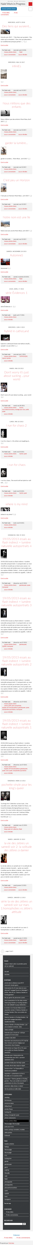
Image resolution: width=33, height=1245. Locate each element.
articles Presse (9, 1109)
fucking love (8, 1158)
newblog (7, 1097)
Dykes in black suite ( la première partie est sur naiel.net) (16, 965)
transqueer (5, 587)
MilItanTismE (8, 1106)
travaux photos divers (10, 52)
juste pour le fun (9, 1126)
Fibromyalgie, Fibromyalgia (12, 1123)
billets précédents (2, 951)
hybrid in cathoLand (16, 331)
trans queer (9, 770)
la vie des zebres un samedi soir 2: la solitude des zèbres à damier (16, 847)
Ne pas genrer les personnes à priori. (15, 997)
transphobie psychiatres (9, 709)
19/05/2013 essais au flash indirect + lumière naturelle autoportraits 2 (16, 661)
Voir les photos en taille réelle (13, 1089)
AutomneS (16, 255)
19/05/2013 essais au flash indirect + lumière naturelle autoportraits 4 (16, 543)
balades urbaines (9, 1144)
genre (6, 1167)
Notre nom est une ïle (16, 217)
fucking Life (8, 1112)
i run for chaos (16, 464)
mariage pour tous (20, 409)
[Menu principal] (30, 4)
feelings (7, 1147)
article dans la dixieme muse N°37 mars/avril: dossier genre (14, 984)
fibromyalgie (8, 1152)
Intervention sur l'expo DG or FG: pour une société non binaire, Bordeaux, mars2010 (16, 1050)
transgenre (8, 1199)
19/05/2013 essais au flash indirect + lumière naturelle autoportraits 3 (16, 602)
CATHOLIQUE (23, 356)
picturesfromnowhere (11, 1187)
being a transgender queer (12, 1115)
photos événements (10, 1118)
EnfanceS (7, 1135)
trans (6, 1196)
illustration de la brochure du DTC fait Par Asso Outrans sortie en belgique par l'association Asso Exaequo (16, 1043)
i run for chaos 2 (16, 425)
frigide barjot (23, 940)
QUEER (4, 646)
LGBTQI (7, 1170)
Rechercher (8, 1220)
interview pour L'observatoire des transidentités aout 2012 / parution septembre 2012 (15, 1057)
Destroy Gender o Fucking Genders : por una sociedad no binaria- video (16, 1026)
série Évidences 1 (16, 292)
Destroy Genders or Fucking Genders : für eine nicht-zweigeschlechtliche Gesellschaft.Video (16, 1019)
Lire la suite (4, 45)
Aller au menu (16, 1)
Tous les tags (7, 1203)
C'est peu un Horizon (16, 180)
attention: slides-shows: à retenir (14, 1086)
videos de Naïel (9, 1029)
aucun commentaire (9, 54)
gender (6, 1161)
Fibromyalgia (8, 1149)
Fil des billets (6, 12)
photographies (9, 1185)
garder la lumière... (16, 143)
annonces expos (9, 1103)
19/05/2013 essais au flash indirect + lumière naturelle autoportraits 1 (16, 724)
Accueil (7, 971)
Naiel (20, 52)
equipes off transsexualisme (10, 707)
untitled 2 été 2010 (10, 1038)
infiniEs (16, 66)
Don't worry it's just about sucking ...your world (16, 376)
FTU (6, 1155)
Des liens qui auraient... (16, 26)
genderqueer (22, 585)
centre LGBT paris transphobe (12, 705)
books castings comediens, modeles (15, 1129)
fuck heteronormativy (8, 409)
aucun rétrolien (23, 54)
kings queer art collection (11, 829)
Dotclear (11, 1243)
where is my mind (16, 504)
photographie (8, 1182)
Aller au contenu (10, 1)
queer (3, 411)
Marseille (7, 1173)
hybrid (4, 358)
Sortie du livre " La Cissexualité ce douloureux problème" (14, 1069)
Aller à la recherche (22, 1)
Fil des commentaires (12, 1215)
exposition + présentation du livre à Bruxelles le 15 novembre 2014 (15, 1075)
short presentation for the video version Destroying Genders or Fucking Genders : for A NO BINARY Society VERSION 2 (16, 1003)
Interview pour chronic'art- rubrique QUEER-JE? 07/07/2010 (15, 1034)
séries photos (8, 1132)
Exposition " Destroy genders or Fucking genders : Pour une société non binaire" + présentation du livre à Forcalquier (16, 1081)
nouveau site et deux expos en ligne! (15, 1065)
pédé (27, 409)
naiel (6, 1176)
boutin (21, 407)
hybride (8, 358)
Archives (7, 974)
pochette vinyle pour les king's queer (15, 1062)
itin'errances (8, 1100)
